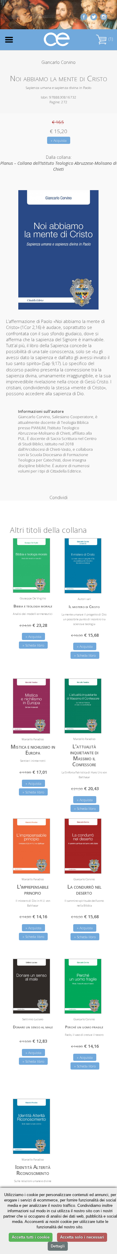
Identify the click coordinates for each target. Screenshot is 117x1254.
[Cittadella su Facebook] (84, 16)
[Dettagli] (41, 584)
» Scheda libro (33, 645)
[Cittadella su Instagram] (103, 16)
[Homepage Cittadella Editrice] (57, 40)
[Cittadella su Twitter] (93, 16)
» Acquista (59, 140)
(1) (110, 39)
